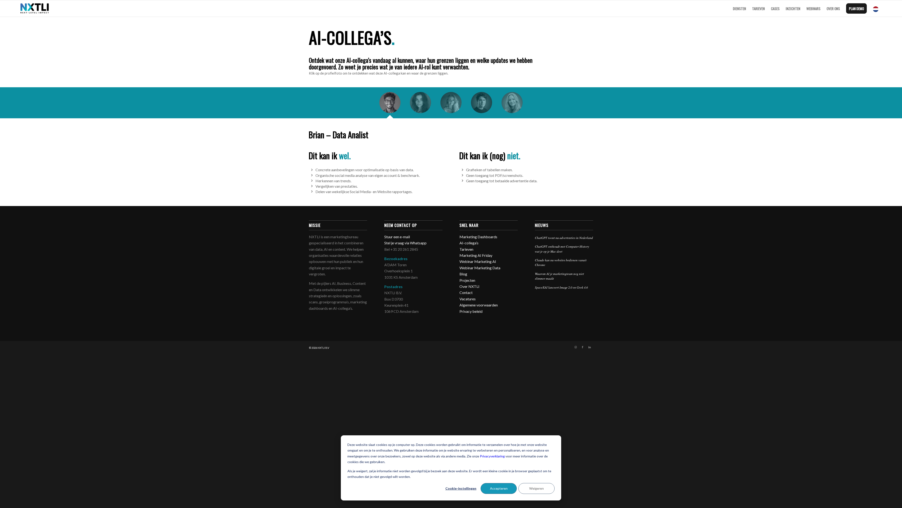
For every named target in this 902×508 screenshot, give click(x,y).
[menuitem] (739, 8)
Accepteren (499, 488)
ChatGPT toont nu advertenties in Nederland (564, 237)
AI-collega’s (468, 243)
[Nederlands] (877, 8)
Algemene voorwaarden (478, 305)
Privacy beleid (470, 311)
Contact (466, 292)
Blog (463, 274)
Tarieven (466, 249)
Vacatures (467, 299)
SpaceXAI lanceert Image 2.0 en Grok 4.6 (561, 287)
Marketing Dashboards (478, 236)
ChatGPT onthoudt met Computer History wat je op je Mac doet (562, 248)
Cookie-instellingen (460, 488)
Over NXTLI (469, 286)
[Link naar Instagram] (575, 347)
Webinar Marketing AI (477, 261)
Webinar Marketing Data (479, 268)
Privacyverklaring (492, 456)
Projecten (467, 280)
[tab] (390, 104)
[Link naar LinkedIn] (589, 347)
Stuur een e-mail (397, 236)
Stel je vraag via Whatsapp (405, 243)
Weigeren (536, 488)
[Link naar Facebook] (582, 347)
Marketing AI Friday (475, 255)
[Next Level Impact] (34, 8)
